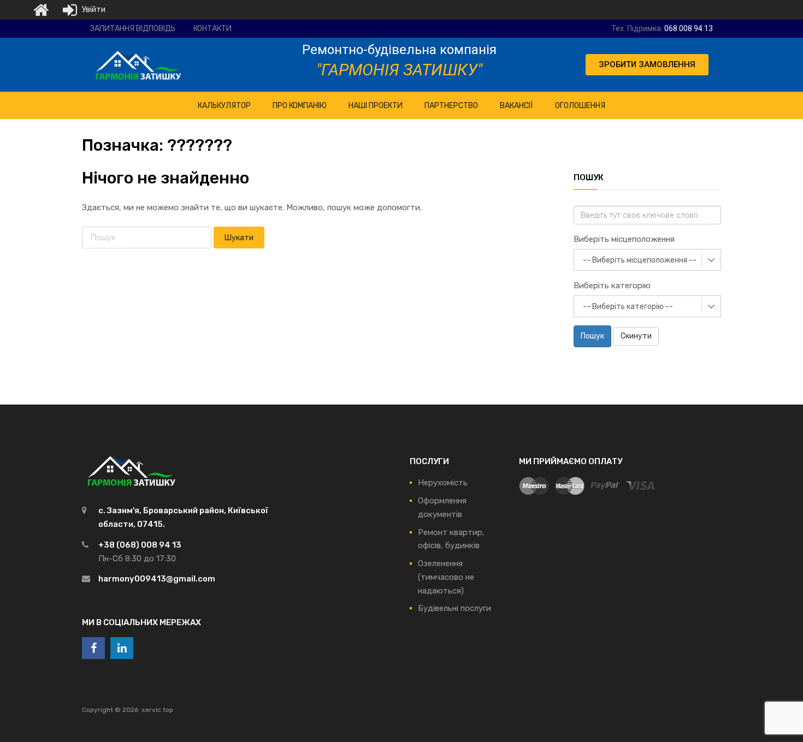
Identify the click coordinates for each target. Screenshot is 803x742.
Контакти (212, 28)
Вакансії (516, 105)
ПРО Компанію (300, 105)
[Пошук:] (148, 237)
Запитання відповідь (132, 28)
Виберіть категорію (612, 285)
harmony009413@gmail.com (156, 579)
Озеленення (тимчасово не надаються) (446, 577)
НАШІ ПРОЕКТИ (376, 105)
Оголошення (580, 105)
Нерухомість (443, 483)
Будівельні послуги (454, 608)
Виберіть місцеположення (624, 239)
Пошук (592, 336)
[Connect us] (93, 648)
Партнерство (451, 105)
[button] (647, 64)
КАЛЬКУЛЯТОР (224, 105)
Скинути (636, 336)
